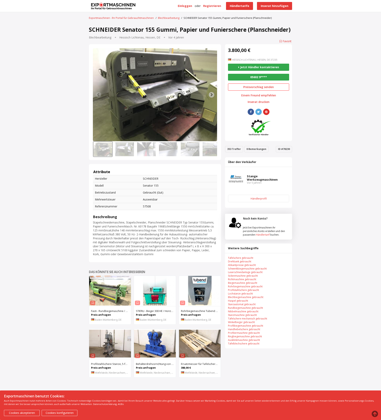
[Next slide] (211, 95)
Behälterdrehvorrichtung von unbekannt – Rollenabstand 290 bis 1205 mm (156, 363)
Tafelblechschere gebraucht (243, 343)
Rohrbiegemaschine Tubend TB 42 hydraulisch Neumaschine (201, 311)
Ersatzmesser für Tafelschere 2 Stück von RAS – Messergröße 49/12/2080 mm (201, 363)
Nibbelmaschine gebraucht (243, 311)
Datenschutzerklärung (105, 404)
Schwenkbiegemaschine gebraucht (247, 268)
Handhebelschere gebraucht (244, 329)
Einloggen (185, 6)
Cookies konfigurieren (60, 413)
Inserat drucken (258, 102)
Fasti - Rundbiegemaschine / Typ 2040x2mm (111, 311)
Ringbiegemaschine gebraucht (245, 336)
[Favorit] (92, 303)
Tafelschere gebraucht (240, 258)
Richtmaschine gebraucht (242, 279)
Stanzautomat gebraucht (242, 304)
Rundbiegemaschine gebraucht (245, 308)
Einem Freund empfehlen (258, 95)
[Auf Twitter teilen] (258, 112)
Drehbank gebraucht (239, 261)
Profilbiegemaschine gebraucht (245, 325)
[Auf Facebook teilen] (251, 112)
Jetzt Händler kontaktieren (259, 67)
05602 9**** (258, 77)
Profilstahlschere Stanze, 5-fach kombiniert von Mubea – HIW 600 (111, 363)
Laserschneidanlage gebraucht (245, 272)
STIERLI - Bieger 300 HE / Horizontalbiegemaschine (156, 311)
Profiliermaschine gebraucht (244, 333)
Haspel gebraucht (238, 300)
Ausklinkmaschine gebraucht (244, 340)
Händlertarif (263, 234)
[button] (103, 149)
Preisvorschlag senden (258, 87)
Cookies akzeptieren (22, 413)
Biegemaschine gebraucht (242, 283)
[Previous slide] (98, 95)
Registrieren (212, 6)
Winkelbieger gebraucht (241, 322)
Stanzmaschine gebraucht (242, 315)
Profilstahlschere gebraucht (243, 290)
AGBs (121, 404)
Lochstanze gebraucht (240, 293)
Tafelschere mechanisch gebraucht (247, 318)
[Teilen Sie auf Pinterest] (266, 112)
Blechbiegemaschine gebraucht (245, 297)
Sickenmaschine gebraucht (243, 275)
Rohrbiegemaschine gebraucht (245, 286)
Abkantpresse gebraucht (242, 265)
